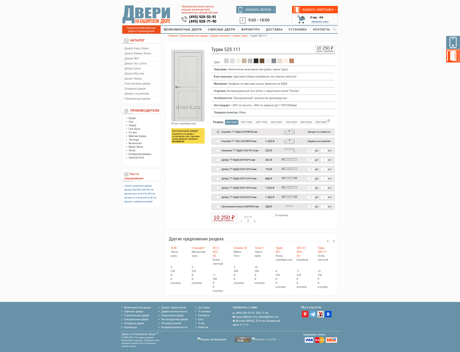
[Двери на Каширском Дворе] (146, 14)
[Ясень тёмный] (291, 62)
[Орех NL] (262, 62)
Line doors (134, 128)
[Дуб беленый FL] (244, 62)
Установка (204, 311)
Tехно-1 (259, 248)
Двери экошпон (220, 35)
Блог (201, 319)
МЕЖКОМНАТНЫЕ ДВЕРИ (183, 29)
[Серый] (274, 62)
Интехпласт (135, 143)
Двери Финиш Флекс (138, 53)
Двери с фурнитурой (173, 307)
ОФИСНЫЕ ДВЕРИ (221, 29)
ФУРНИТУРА (250, 29)
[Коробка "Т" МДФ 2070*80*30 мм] (289, 131)
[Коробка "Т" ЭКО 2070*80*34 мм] (289, 141)
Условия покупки (171, 323)
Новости (203, 327)
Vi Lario (133, 132)
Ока (131, 121)
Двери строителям (136, 93)
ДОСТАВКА (274, 29)
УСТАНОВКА (298, 29)
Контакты (204, 315)
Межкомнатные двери (194, 35)
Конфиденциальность (174, 327)
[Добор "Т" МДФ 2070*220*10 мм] (289, 196)
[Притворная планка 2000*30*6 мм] (289, 205)
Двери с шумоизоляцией (138, 201)
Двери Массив (134, 73)
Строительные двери (136, 315)
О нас (201, 323)
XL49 (174, 248)
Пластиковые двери (137, 83)
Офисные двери (133, 311)
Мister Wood (136, 146)
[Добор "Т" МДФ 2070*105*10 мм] (289, 168)
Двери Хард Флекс (136, 48)
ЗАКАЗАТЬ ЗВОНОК (258, 9)
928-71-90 (262, 312)
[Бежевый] (238, 62)
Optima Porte (136, 157)
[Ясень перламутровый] (279, 62)
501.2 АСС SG (216, 251)
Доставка (204, 307)
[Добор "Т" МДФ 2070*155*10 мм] (289, 187)
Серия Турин (240, 35)
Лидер (132, 125)
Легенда (134, 139)
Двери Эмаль (133, 78)
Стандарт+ (198, 248)
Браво (132, 118)
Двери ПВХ (131, 58)
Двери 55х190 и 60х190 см (138, 189)
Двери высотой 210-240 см (139, 193)
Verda (132, 150)
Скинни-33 (240, 248)
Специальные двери (137, 98)
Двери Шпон (132, 68)
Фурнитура (130, 327)
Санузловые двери (172, 315)
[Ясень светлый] (285, 62)
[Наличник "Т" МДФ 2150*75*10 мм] (289, 150)
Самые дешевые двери (138, 185)
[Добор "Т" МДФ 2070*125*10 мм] (289, 177)
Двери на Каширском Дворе (138, 333)
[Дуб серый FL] (250, 62)
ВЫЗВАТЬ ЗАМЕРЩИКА (318, 9)
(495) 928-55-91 (203, 17)
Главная (173, 35)
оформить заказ (319, 21)
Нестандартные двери (174, 319)
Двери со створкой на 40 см (140, 197)
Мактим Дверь (137, 136)
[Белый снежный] (268, 62)
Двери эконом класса (174, 311)
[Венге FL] (256, 62)
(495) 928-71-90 (203, 21)
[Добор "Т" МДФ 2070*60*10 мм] (289, 159)
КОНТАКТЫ (321, 29)
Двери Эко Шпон (135, 63)
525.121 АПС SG (301, 251)
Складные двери (135, 88)
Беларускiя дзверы (140, 154)
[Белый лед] (232, 62)
